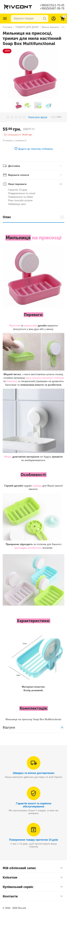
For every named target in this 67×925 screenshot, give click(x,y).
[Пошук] (44, 18)
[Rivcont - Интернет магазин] (18, 6)
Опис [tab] (7, 217)
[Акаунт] (53, 18)
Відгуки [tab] (9, 727)
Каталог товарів (5, 18)
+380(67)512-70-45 (52, 5)
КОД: (53, 117)
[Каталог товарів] (5, 18)
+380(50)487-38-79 (52, 8)
